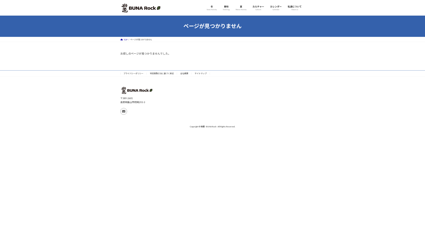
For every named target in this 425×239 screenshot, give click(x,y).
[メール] (123, 111)
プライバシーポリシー (133, 73)
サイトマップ (201, 73)
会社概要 (184, 73)
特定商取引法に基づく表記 (162, 73)
